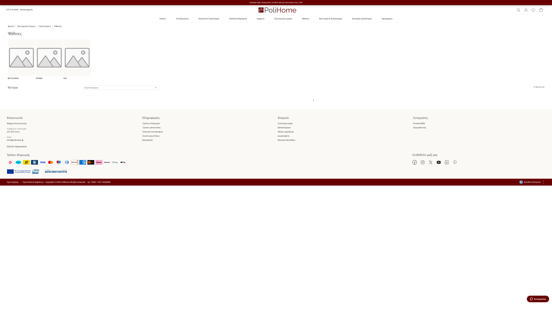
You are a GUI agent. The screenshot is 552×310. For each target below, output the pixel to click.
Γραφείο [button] (260, 19)
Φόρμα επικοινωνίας (17, 123)
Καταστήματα (26, 9)
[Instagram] (422, 162)
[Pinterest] (455, 162)
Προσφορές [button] (387, 19)
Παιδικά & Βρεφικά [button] (238, 19)
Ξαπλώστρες (45, 26)
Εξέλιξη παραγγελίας (17, 146)
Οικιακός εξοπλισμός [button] (362, 19)
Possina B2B (419, 123)
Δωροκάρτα (283, 135)
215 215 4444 (12, 9)
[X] (430, 162)
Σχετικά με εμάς (285, 123)
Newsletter (147, 140)
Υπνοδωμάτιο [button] (182, 19)
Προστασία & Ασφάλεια (32, 182)
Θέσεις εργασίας (286, 131)
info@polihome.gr (15, 140)
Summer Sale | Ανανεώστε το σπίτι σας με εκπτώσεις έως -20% (276, 2)
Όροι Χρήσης (13, 182)
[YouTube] (438, 162)
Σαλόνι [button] (163, 19)
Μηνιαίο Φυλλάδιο (286, 140)
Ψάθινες (58, 26)
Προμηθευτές (419, 127)
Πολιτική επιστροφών (152, 131)
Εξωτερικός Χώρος (26, 26)
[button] (518, 10)
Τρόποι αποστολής (151, 127)
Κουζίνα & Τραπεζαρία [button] (209, 19)
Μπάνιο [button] (305, 19)
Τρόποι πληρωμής (151, 123)
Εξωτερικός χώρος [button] (283, 19)
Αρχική (11, 26)
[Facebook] (414, 162)
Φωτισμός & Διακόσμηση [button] (330, 19)
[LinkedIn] (446, 162)
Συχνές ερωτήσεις (151, 135)
